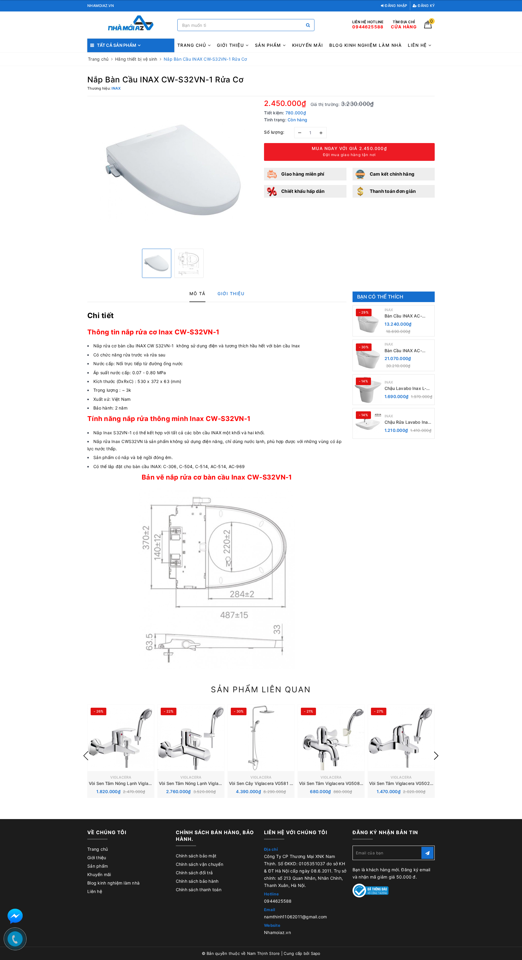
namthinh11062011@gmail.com (295, 916)
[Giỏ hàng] (428, 26)
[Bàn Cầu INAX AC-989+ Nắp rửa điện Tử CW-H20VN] (368, 355)
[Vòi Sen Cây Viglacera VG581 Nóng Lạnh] (261, 738)
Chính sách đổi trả (194, 872)
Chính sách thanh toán (198, 889)
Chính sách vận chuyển (199, 864)
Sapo (316, 953)
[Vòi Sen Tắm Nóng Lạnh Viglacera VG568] (121, 738)
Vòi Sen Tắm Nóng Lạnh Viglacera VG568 (130, 783)
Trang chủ (192, 45)
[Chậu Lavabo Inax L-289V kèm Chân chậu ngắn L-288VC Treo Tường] (368, 389)
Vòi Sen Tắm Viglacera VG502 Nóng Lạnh (411, 783)
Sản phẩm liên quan (261, 689)
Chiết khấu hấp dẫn (303, 191)
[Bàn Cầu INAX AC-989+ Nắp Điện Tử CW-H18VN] (368, 320)
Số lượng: (274, 132)
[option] (172, 171)
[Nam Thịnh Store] (130, 25)
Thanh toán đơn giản (393, 191)
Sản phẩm (269, 45)
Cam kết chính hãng (392, 174)
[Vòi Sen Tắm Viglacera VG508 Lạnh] (331, 738)
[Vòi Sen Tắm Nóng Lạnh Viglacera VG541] (191, 738)
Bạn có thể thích (380, 297)
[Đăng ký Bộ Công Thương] (371, 890)
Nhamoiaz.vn (277, 932)
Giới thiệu (231, 45)
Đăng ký (426, 5)
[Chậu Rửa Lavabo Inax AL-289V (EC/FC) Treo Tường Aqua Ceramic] (368, 423)
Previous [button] (85, 755)
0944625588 (278, 901)
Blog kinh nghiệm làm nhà (365, 45)
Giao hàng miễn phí (302, 174)
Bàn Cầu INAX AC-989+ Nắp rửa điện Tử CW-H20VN (407, 351)
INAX (389, 310)
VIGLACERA (120, 777)
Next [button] (436, 755)
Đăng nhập (396, 5)
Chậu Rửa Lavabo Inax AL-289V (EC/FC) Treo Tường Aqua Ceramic (407, 422)
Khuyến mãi (307, 45)
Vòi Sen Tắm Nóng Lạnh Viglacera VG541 (200, 783)
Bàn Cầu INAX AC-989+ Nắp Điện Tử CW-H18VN (408, 316)
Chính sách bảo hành (197, 881)
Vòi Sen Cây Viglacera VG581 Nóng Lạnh (270, 783)
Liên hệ (418, 45)
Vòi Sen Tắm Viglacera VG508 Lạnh (335, 783)
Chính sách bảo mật (196, 855)
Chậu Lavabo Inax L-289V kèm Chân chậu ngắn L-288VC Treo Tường (407, 388)
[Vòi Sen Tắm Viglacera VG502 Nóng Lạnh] (401, 738)
